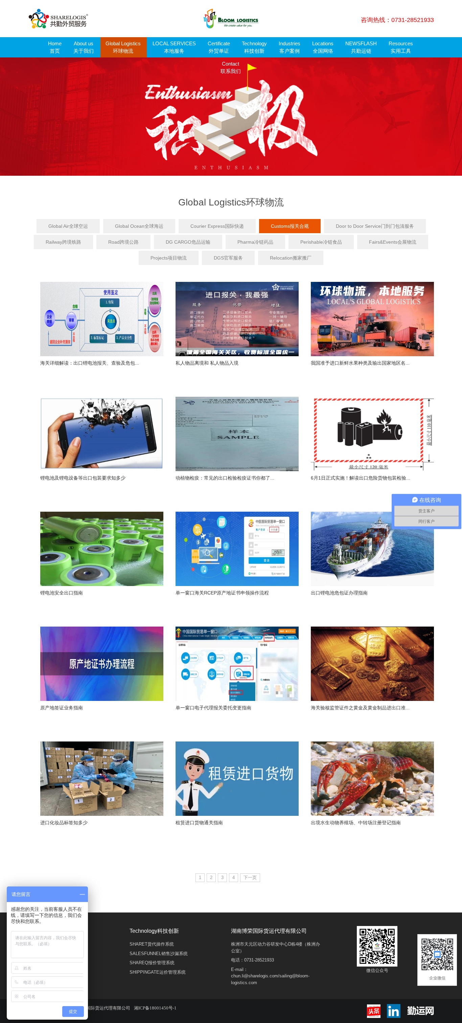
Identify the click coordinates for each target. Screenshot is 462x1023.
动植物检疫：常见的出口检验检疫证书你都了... (225, 478)
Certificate (219, 47)
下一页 (250, 877)
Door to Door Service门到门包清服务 (375, 226)
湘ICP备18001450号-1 (155, 1007)
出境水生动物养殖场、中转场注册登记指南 (356, 822)
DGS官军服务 (228, 258)
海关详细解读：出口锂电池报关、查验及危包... (89, 363)
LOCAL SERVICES (174, 47)
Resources (401, 47)
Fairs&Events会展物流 (392, 242)
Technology (254, 47)
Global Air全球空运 (68, 226)
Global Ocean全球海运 (139, 226)
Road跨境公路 (123, 242)
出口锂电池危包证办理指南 (339, 592)
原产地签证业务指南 (61, 707)
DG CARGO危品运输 (188, 242)
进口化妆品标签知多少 (64, 822)
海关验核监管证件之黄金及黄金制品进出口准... (360, 707)
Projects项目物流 (169, 258)
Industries (289, 47)
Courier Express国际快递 (217, 226)
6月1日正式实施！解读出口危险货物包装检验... (360, 478)
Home (55, 47)
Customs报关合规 (290, 226)
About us (83, 47)
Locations (322, 47)
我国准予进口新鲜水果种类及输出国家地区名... (360, 363)
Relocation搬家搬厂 (290, 258)
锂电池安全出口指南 (61, 592)
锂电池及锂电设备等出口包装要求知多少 (82, 478)
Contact (231, 67)
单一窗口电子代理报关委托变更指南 (213, 707)
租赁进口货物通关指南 (199, 822)
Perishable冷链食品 (321, 242)
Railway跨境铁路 (63, 242)
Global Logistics (123, 47)
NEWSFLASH (361, 47)
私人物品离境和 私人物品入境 (207, 363)
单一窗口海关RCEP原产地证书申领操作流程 (222, 592)
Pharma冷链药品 (255, 242)
